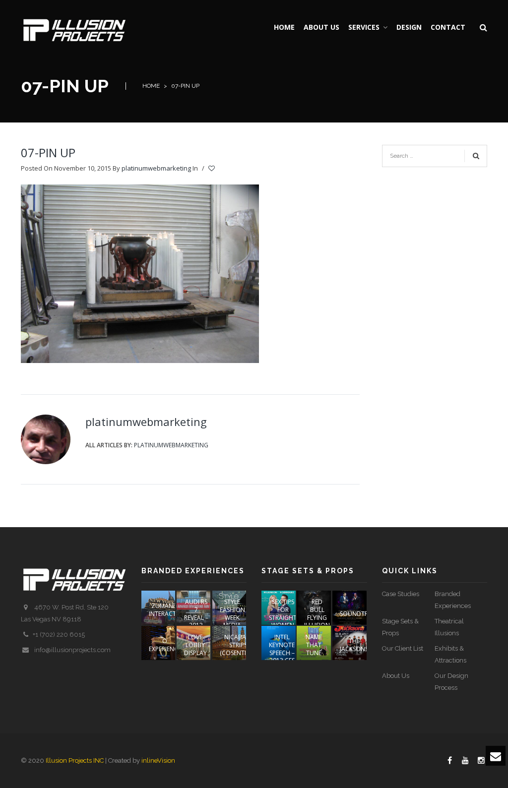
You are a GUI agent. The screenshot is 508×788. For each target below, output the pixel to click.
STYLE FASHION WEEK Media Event (232, 617)
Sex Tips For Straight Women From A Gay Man (283, 621)
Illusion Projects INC (75, 760)
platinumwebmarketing (156, 168)
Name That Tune (314, 645)
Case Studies (400, 594)
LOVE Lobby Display (195, 645)
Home (151, 85)
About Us (395, 675)
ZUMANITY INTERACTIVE (166, 610)
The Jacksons (354, 645)
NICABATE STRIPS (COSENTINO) (238, 645)
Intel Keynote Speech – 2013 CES (282, 649)
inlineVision (158, 760)
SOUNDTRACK (360, 613)
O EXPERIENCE (165, 645)
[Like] (212, 169)
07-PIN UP (48, 152)
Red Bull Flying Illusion (317, 613)
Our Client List (402, 648)
